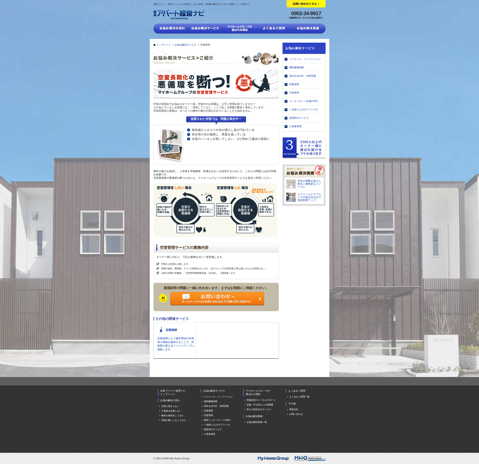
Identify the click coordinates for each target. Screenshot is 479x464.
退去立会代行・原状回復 (302, 75)
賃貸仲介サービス (299, 118)
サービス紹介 (205, 28)
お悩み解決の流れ (170, 28)
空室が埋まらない (170, 406)
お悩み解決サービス (185, 44)
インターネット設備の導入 (303, 101)
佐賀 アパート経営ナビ (179, 14)
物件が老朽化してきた (172, 415)
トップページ (163, 44)
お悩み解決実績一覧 (257, 422)
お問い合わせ (296, 414)
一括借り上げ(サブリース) (303, 109)
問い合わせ (210, 299)
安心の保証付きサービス (259, 409)
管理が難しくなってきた (173, 420)
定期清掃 (294, 84)
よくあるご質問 (274, 28)
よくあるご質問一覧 (299, 396)
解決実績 (308, 28)
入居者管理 (295, 126)
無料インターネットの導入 (217, 420)
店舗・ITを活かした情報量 (260, 404)
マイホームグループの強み (239, 28)
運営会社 (293, 409)
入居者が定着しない (171, 411)
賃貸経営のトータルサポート (261, 400)
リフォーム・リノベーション (305, 59)
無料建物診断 (296, 67)
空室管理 (294, 92)
